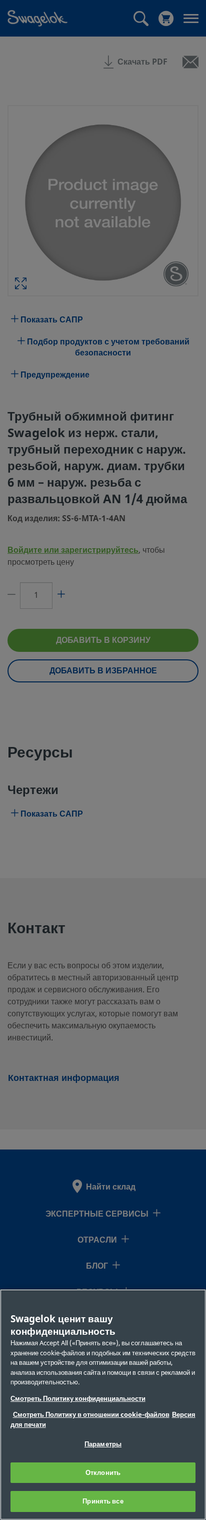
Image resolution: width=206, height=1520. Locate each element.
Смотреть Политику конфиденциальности (78, 1398)
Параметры (103, 1444)
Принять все (102, 1501)
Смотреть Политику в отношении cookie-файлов (91, 1414)
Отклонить (103, 1472)
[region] (103, 1404)
